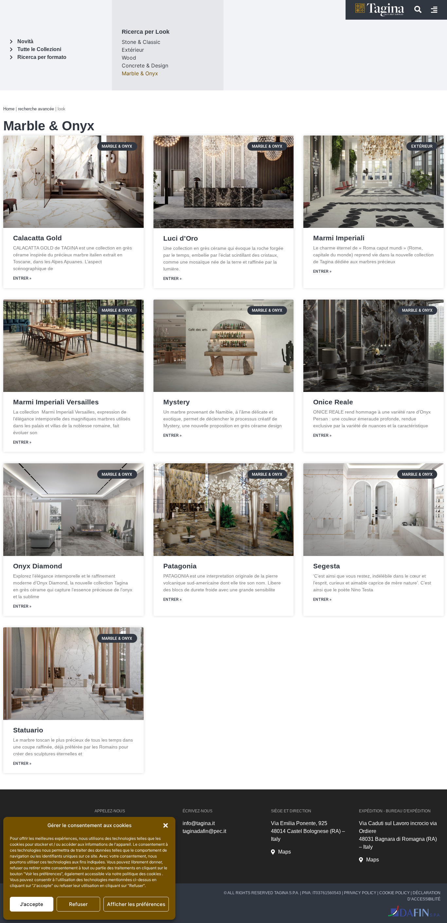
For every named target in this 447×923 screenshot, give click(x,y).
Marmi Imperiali (339, 238)
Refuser (78, 904)
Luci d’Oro (180, 238)
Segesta (326, 566)
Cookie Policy (394, 893)
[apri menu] (434, 9)
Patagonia (180, 566)
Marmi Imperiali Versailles (56, 402)
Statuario (28, 730)
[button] (165, 825)
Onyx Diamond (37, 566)
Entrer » (22, 278)
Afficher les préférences (136, 904)
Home (8, 108)
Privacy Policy (360, 893)
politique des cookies (142, 873)
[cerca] (417, 9)
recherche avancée (36, 108)
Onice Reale (333, 402)
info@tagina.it (199, 823)
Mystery (176, 402)
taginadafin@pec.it (204, 831)
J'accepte (31, 904)
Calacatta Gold (37, 238)
